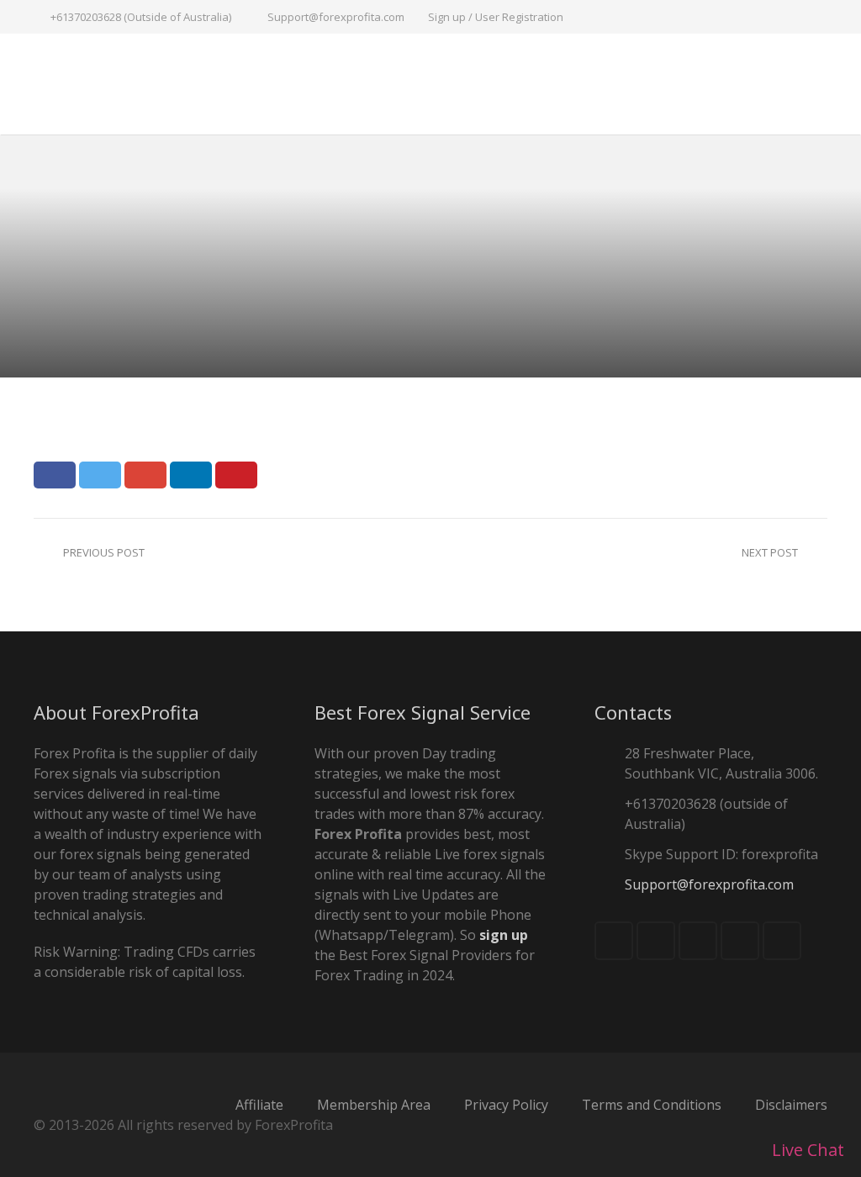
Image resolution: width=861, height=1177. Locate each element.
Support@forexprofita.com (335, 16)
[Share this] (55, 475)
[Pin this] (236, 475)
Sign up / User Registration (495, 16)
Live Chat (806, 1149)
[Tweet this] (100, 475)
